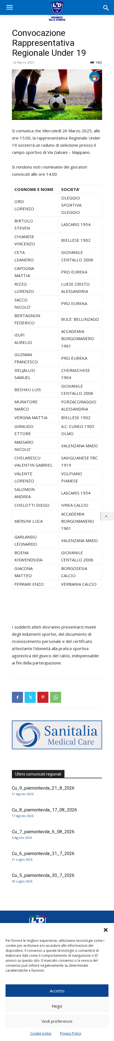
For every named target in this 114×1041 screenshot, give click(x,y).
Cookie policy (40, 1033)
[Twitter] (30, 697)
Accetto (57, 990)
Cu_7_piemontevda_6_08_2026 (43, 831)
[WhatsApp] (55, 697)
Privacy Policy (70, 1033)
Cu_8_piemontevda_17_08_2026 (44, 810)
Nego (57, 1006)
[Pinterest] (42, 697)
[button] (105, 930)
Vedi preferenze (57, 1021)
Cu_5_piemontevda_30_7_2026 (43, 875)
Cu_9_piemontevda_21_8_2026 (43, 788)
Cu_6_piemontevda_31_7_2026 (43, 853)
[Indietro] (107, 516)
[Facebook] (17, 697)
